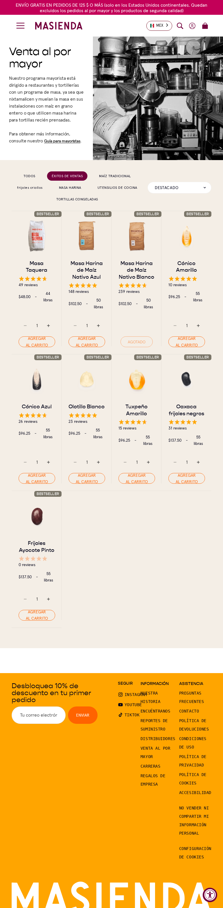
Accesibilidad (195, 792)
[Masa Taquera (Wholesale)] (37, 236)
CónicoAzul (37, 406)
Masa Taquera (36, 266)
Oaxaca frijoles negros (186, 409)
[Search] (180, 25)
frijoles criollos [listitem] (29, 187)
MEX (159, 25)
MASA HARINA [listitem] (70, 187)
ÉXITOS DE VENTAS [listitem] (67, 176)
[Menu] (20, 25)
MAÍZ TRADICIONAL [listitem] (115, 176)
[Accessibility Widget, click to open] (210, 895)
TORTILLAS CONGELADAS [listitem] (77, 199)
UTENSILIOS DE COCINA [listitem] (117, 187)
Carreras (150, 766)
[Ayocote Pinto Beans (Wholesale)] (37, 516)
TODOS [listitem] (29, 176)
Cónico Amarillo (186, 266)
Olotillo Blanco (87, 406)
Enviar (82, 715)
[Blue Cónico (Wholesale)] (37, 379)
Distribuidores (158, 738)
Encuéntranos (155, 711)
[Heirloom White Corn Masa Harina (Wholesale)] (136, 236)
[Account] (192, 25)
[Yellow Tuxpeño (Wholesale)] (136, 379)
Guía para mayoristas (62, 141)
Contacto (189, 711)
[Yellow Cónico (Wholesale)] (186, 236)
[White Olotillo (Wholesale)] (87, 379)
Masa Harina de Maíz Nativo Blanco (136, 270)
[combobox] (159, 26)
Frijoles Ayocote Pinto (36, 546)
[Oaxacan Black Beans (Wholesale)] (186, 379)
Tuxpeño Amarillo (136, 409)
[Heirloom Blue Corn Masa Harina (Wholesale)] (87, 236)
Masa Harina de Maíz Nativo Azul (87, 270)
